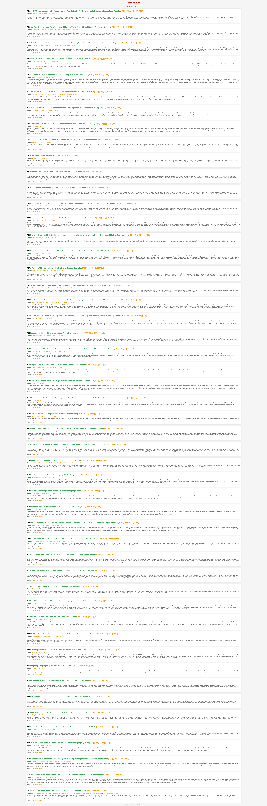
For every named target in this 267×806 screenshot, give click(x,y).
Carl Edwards (35, 745)
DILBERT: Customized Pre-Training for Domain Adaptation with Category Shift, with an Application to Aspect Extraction (77, 316)
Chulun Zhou (43, 94)
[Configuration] (155, 803)
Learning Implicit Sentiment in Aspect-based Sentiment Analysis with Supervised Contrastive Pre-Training (72, 349)
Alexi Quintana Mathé (68, 431)
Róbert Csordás (36, 777)
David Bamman (52, 416)
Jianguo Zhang (39, 205)
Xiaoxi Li (45, 61)
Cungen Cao (60, 525)
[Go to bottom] (263, 804)
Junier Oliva (63, 683)
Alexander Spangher (37, 636)
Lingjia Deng (62, 636)
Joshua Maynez (43, 190)
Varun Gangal (43, 729)
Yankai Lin (37, 493)
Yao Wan (46, 205)
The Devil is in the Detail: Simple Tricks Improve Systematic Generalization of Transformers (66, 774)
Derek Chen (35, 557)
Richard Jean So (43, 416)
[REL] (140, 11)
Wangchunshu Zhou (37, 715)
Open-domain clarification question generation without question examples (60, 696)
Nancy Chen (43, 126)
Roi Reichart (50, 318)
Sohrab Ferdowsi (36, 761)
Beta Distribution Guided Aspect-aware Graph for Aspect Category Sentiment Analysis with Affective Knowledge (74, 300)
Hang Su (39, 302)
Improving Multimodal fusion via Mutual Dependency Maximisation (57, 333)
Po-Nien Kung (35, 541)
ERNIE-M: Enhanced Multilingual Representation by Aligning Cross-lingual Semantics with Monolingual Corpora (74, 43)
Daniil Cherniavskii (46, 793)
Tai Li (46, 287)
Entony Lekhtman (36, 318)
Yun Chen (49, 29)
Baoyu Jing (35, 174)
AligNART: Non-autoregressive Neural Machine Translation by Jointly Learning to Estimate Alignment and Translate (75, 11)
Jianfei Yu (44, 383)
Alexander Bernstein (87, 793)
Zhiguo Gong (52, 237)
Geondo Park (35, 477)
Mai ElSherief (35, 462)
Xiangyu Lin (35, 237)
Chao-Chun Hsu (36, 158)
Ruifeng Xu (71, 302)
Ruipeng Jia (51, 287)
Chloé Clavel (60, 335)
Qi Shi (33, 253)
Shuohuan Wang (43, 45)
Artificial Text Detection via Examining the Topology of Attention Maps (58, 790)
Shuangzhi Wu (43, 220)
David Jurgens (40, 400)
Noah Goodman (66, 699)
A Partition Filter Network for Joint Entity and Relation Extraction (56, 268)
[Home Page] (90, 803)
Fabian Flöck (48, 447)
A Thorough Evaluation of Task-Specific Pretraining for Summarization (58, 187)
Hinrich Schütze (42, 509)
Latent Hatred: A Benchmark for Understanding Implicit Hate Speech (57, 460)
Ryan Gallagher (52, 431)
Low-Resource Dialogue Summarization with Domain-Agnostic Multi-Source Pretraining (64, 108)
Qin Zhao (60, 302)
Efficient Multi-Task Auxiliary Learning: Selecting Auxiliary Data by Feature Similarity (63, 538)
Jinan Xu (57, 94)
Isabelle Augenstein (65, 447)
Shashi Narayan (52, 190)
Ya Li (49, 61)
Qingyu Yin (43, 253)
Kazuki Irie (43, 777)
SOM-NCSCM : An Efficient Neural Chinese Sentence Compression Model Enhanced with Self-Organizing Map (74, 523)
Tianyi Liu (40, 237)
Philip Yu (63, 205)
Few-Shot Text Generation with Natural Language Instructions (55, 507)
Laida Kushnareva (36, 793)
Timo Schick (35, 509)
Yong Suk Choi (43, 573)
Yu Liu (43, 525)
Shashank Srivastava (72, 683)
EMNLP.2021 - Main (37, 21)
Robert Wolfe (35, 652)
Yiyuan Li (57, 683)
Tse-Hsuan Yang (61, 541)
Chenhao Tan (44, 158)
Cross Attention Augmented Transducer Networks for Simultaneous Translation (60, 59)
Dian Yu (34, 588)
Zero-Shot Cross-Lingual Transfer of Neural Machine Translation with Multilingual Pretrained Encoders (70, 27)
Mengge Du (39, 61)
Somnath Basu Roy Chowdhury (39, 683)
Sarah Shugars (44, 431)
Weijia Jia (46, 237)
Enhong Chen (54, 61)
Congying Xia (52, 205)
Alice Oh (41, 668)
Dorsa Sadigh (57, 699)
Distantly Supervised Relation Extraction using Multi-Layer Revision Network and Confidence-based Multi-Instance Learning (79, 235)
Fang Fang (57, 287)
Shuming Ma (43, 29)
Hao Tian (61, 45)
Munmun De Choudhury (79, 462)
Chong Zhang (42, 270)
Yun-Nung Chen (69, 541)
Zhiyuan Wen (43, 367)
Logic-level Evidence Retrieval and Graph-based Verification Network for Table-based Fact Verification (70, 251)
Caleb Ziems (42, 462)
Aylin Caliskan (42, 652)
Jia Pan (68, 29)
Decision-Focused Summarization (43, 155)
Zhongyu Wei (60, 270)
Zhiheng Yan (35, 270)
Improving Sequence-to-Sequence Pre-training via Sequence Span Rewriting (60, 712)
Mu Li (48, 220)
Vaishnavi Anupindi (60, 462)
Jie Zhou (75, 94)
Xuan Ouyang (35, 45)
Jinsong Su (69, 94)
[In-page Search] (112, 803)
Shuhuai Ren (44, 493)
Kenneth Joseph (36, 431)
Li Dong (54, 29)
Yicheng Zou (35, 110)
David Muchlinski (50, 462)
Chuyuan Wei (47, 142)
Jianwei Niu (41, 142)
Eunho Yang (51, 477)
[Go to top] (263, 801)
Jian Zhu (34, 400)
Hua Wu (66, 45)
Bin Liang (34, 302)
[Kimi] (135, 11)
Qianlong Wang (36, 367)
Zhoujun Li (53, 220)
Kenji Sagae (40, 588)
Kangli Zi (34, 525)
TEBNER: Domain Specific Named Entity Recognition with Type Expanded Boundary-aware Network (70, 285)
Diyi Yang (87, 462)
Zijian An (76, 431)
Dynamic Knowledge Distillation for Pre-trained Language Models (56, 491)
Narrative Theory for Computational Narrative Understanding (54, 414)
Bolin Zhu (41, 110)
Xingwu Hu (47, 110)
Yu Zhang (38, 253)
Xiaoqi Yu (65, 302)
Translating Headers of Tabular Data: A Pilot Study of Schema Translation (58, 75)
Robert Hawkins (50, 699)
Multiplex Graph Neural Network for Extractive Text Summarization (56, 171)
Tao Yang (45, 174)
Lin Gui (50, 302)
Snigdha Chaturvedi (83, 683)
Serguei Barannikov (77, 793)
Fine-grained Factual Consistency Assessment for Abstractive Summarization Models (63, 139)
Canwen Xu (49, 715)
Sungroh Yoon (51, 13)
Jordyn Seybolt (69, 462)
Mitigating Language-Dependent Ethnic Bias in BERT (51, 666)
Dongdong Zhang (61, 29)
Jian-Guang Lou (52, 77)
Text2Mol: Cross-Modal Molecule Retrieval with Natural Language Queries (59, 743)
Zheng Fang (35, 287)
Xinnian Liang (35, 220)
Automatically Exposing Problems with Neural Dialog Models (54, 586)
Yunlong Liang (35, 94)
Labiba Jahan (35, 619)
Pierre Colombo (36, 335)
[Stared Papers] (133, 803)
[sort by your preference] (129, 6)
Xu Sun (59, 493)
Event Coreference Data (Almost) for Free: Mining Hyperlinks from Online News (61, 601)
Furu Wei (81, 29)
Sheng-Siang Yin (44, 541)
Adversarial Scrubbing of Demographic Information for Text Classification (59, 680)
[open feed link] (131, 6)
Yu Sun (56, 45)
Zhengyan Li (35, 351)
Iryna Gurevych (43, 603)
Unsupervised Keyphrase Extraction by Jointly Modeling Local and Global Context (63, 218)
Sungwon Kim (43, 13)
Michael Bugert (35, 603)
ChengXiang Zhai (43, 745)
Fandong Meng (50, 94)
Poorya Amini (60, 761)
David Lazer (82, 431)
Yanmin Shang (64, 287)
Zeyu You (40, 174)
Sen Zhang (34, 142)
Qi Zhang (57, 110)
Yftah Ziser (43, 318)
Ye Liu (33, 205)
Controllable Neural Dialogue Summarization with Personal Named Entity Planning (62, 124)
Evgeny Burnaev (116, 793)
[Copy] (129, 11)
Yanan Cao (41, 287)
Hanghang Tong (57, 174)
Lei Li (33, 493)
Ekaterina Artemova (66, 793)
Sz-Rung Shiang (54, 636)
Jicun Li (48, 525)
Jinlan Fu (48, 270)
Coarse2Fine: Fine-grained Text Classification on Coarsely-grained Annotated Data (63, 727)
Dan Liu (34, 61)
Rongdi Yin (45, 302)
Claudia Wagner (56, 447)
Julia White (34, 699)
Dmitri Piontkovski (107, 793)
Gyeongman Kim (43, 477)
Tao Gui (52, 110)
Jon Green (59, 431)
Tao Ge (44, 715)
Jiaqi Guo (45, 77)
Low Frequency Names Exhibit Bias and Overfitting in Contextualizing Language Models (65, 650)
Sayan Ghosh (51, 683)
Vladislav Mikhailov (56, 793)
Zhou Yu (41, 557)
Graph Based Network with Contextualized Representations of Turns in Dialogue (62, 570)
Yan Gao (40, 77)
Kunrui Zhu (34, 77)
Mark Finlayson (49, 619)
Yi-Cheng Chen (52, 541)
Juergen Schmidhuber (51, 777)
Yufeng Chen (63, 94)
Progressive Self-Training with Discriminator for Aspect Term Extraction (58, 365)
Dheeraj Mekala (36, 729)
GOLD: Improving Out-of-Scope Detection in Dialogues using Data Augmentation (62, 554)
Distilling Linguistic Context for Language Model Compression (55, 475)
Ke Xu (54, 715)
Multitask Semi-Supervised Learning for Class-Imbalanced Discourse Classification (63, 634)
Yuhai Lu (70, 287)
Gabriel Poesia (41, 699)
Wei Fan (51, 174)
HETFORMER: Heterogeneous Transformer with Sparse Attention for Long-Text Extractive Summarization (72, 203)
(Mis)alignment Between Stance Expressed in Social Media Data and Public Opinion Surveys (67, 428)
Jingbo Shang (51, 729)
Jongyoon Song (36, 13)
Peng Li (50, 493)
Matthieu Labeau (52, 335)
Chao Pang (51, 45)
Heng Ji (50, 745)
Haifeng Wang (71, 45)
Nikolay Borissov (45, 761)
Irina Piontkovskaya (97, 793)
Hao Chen (34, 383)
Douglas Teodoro (68, 761)
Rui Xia (39, 383)
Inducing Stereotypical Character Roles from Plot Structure (53, 617)
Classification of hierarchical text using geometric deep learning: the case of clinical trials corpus (69, 759)
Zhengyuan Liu (35, 126)
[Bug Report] (176, 803)
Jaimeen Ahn (35, 668)
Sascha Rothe (35, 190)
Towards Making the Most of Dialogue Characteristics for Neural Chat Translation (61, 92)
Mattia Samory (41, 447)
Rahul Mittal (42, 619)
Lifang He (58, 205)
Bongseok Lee (35, 573)
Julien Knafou (53, 761)
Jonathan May (46, 636)
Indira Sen (34, 447)
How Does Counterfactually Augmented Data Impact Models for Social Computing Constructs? (68, 444)
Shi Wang (39, 525)
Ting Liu (49, 253)
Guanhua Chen (36, 29)
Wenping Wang (74, 29)
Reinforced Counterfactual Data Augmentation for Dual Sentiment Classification (62, 381)
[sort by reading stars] (127, 6)
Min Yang (54, 302)
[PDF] (124, 11)
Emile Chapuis (44, 335)
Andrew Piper (35, 416)
